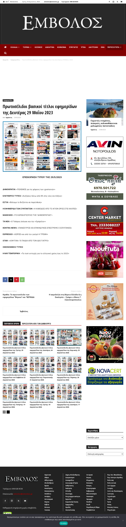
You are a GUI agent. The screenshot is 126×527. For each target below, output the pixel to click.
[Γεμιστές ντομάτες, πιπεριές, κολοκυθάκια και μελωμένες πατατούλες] (104, 112)
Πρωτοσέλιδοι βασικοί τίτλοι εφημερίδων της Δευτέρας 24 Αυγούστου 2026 (41, 350)
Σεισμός (110, 488)
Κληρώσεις (90, 480)
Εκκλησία (68, 488)
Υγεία (83, 47)
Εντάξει (64, 523)
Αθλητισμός (49, 480)
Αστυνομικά (49, 499)
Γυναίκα (47, 510)
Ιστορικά (89, 475)
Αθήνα (47, 477)
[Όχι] (123, 520)
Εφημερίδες (15, 60)
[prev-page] (4, 412)
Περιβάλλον (90, 510)
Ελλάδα (14, 47)
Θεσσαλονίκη (70, 510)
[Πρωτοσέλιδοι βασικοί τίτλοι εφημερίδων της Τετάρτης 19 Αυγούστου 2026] (15, 391)
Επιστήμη (68, 494)
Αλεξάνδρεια (49, 483)
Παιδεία (89, 502)
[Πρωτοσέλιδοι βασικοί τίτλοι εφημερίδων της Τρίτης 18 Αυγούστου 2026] (42, 391)
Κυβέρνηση (90, 491)
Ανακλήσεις (49, 488)
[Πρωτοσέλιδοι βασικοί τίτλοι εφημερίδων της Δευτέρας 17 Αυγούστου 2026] (69, 391)
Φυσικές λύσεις (112, 507)
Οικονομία (89, 496)
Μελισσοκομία (91, 494)
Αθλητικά (49, 47)
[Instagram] (113, 1)
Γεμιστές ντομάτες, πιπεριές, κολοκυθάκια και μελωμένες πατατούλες (104, 123)
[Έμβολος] (63, 24)
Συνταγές (73, 47)
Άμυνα (47, 485)
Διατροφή (93, 47)
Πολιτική (110, 480)
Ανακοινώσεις (49, 491)
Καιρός (88, 477)
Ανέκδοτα (48, 494)
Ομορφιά (89, 499)
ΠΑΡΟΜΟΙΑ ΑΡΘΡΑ (11, 323)
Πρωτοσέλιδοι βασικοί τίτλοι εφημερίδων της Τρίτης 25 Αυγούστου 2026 (14, 350)
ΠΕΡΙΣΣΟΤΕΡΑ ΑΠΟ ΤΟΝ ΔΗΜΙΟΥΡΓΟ (36, 323)
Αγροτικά (48, 475)
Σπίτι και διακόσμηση (115, 491)
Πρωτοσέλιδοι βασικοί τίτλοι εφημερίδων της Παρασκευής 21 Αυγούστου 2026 (41, 377)
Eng (102, 47)
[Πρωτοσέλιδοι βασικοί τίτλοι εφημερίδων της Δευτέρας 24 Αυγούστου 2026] (42, 337)
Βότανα (47, 507)
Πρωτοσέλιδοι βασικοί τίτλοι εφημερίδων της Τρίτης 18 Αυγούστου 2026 (41, 404)
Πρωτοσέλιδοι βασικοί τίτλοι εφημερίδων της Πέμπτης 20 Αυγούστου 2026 (68, 377)
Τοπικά (26, 47)
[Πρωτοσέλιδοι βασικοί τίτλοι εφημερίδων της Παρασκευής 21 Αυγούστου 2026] (42, 364)
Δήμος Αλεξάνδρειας (72, 475)
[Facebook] (109, 1)
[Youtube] (121, 1)
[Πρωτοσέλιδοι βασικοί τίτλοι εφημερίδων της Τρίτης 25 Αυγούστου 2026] (15, 337)
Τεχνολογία (111, 496)
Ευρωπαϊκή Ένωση (71, 502)
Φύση (109, 504)
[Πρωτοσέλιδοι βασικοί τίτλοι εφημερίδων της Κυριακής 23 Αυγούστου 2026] (69, 337)
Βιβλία (47, 504)
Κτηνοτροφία (91, 488)
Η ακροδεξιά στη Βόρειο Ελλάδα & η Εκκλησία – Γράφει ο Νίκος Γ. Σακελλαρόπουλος (65, 297)
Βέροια (47, 502)
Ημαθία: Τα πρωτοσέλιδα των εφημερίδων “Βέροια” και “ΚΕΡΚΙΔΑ (18, 296)
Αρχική (5, 60)
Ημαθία (68, 507)
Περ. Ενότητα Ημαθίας (115, 477)
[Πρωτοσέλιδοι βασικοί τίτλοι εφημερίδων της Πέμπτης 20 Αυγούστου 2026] (69, 364)
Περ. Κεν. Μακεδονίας (114, 475)
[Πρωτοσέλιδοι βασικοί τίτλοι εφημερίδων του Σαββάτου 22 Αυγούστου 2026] (15, 364)
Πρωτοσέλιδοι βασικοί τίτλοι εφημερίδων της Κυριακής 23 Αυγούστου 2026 (68, 350)
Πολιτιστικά (111, 483)
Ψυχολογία (111, 510)
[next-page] (8, 412)
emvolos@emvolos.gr (51, 2)
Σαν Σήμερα (111, 485)
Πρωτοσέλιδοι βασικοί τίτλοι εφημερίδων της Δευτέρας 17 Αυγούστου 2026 (68, 404)
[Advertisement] (63, 79)
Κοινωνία (61, 47)
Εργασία (68, 499)
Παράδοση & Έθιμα (93, 507)
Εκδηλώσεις (69, 485)
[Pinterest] (16, 279)
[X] (117, 1)
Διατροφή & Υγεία (71, 483)
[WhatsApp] (22, 279)
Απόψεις (47, 496)
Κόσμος (38, 47)
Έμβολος (9, 117)
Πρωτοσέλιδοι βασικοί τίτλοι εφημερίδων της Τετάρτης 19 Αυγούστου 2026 (14, 404)
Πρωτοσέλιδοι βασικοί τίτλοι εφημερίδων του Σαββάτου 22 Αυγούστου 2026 (14, 377)
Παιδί (88, 504)
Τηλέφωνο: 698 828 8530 (69, 2)
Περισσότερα (113, 47)
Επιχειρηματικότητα (72, 496)
